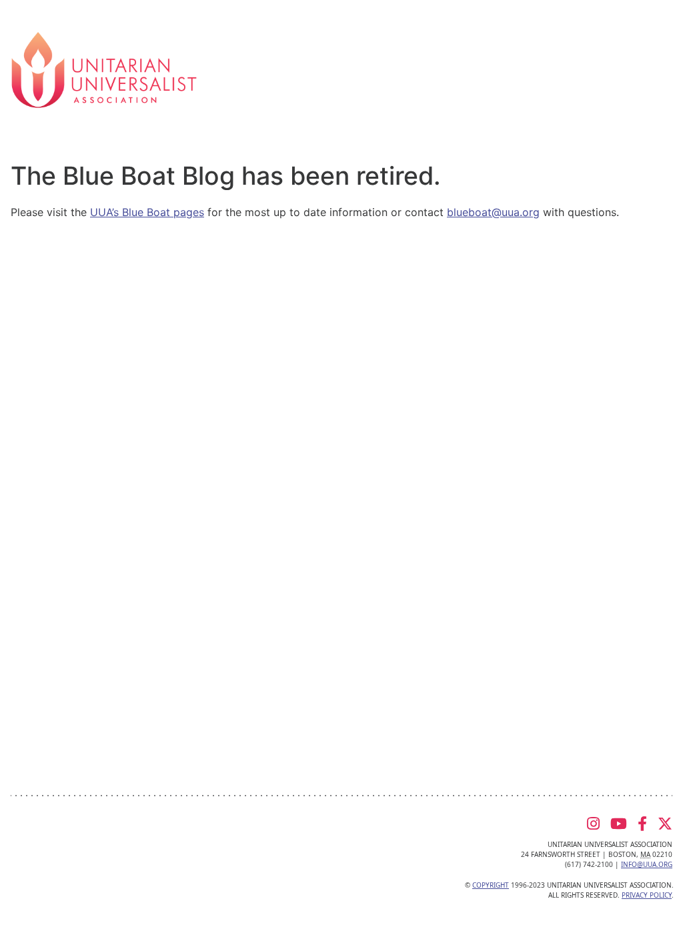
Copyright (490, 885)
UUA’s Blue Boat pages (147, 212)
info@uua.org (646, 864)
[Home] (104, 68)
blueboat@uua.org (493, 212)
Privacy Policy (647, 895)
